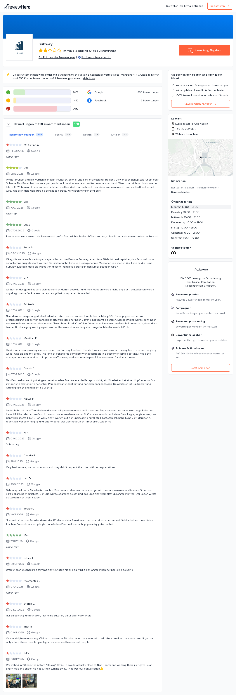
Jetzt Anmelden (200, 368)
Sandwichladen (180, 192)
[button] (200, 157)
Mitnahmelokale (207, 187)
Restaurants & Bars (183, 187)
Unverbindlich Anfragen (198, 103)
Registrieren (218, 6)
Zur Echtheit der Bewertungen (57, 57)
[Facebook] (173, 253)
